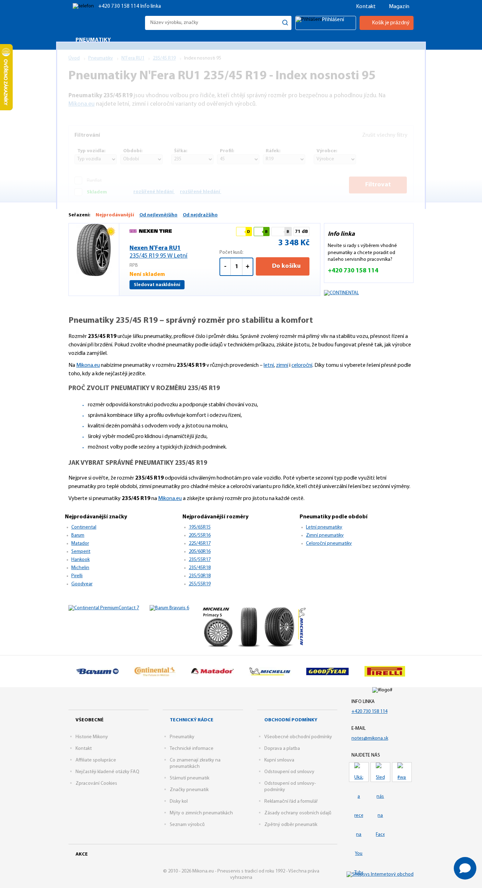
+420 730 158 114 (119, 6)
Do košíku (286, 266)
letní (269, 365)
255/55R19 (200, 584)
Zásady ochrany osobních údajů (297, 813)
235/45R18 (200, 568)
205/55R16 (200, 535)
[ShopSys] (380, 874)
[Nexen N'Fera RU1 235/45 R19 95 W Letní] (94, 249)
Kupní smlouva (279, 760)
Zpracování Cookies (96, 783)
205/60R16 (200, 551)
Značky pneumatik (189, 790)
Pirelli (77, 576)
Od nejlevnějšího (158, 215)
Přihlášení (333, 20)
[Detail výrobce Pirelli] (385, 671)
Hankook (80, 559)
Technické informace (191, 748)
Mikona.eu (88, 365)
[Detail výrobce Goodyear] (327, 671)
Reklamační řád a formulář (291, 801)
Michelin (80, 568)
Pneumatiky (182, 737)
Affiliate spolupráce (96, 760)
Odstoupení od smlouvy (289, 772)
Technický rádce (191, 720)
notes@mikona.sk (369, 738)
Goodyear (81, 584)
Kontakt (366, 7)
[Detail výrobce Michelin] (270, 671)
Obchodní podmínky (290, 720)
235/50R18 (200, 576)
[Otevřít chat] (465, 868)
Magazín (399, 7)
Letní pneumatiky (324, 527)
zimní (282, 365)
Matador (80, 543)
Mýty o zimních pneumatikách (201, 813)
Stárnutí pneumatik (189, 778)
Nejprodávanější (115, 215)
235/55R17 (200, 559)
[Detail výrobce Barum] (97, 671)
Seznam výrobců (187, 824)
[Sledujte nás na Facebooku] (380, 772)
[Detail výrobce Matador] (212, 671)
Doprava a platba (282, 748)
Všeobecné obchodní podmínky (298, 737)
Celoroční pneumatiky (329, 543)
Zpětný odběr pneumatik (290, 824)
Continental (83, 527)
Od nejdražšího (200, 215)
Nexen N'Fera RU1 (158, 252)
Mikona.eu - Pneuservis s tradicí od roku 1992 (104, 23)
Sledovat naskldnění (157, 285)
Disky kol (179, 801)
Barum (77, 535)
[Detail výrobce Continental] (154, 671)
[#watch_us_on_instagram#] (401, 772)
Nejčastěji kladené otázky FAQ (107, 772)
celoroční (301, 365)
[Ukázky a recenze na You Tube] (358, 772)
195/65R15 (200, 527)
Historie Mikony (92, 737)
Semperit (80, 551)
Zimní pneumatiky (325, 535)
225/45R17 (200, 543)
